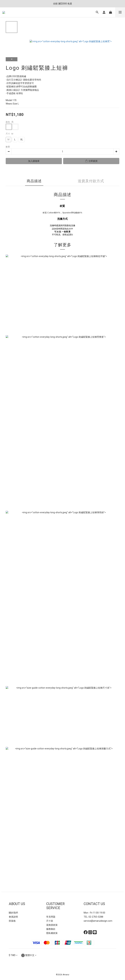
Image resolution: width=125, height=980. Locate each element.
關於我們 (13, 912)
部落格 (12, 921)
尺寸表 (49, 921)
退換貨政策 (52, 925)
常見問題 (50, 916)
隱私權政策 (52, 933)
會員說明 (13, 916)
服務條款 (50, 929)
